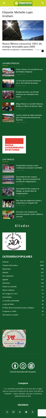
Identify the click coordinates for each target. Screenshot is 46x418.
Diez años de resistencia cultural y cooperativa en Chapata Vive (29, 201)
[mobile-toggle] (4, 3)
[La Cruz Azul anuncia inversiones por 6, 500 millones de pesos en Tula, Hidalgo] (8, 83)
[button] (42, 3)
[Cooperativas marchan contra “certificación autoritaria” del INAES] (8, 168)
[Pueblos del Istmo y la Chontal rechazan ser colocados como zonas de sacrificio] (8, 95)
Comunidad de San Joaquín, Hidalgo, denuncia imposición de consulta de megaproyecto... (28, 179)
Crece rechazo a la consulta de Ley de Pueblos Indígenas (29, 70)
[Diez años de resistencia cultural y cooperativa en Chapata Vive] (8, 203)
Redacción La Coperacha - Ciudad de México (17, 49)
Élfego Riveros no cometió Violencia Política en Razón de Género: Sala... (29, 105)
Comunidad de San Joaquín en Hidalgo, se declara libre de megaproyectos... (27, 190)
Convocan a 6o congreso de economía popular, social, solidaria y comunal (29, 214)
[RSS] (19, 412)
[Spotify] (26, 412)
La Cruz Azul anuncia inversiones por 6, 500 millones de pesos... (28, 81)
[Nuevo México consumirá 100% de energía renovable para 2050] (23, 30)
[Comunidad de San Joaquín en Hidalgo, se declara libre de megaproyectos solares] (8, 191)
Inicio (4, 9)
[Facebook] (7, 412)
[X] (32, 412)
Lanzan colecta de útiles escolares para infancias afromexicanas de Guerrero (29, 117)
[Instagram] (13, 412)
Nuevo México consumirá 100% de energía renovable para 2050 (22, 45)
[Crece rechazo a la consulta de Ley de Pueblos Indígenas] (8, 72)
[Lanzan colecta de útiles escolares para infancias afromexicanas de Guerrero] (8, 118)
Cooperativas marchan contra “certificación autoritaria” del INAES (29, 166)
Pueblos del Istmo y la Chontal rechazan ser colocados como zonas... (27, 94)
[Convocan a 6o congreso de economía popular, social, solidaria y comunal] (8, 215)
